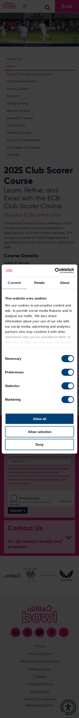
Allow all (39, 419)
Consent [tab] (14, 283)
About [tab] (65, 283)
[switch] (67, 372)
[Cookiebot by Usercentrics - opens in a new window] (56, 270)
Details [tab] (39, 283)
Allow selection (39, 431)
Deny (39, 444)
